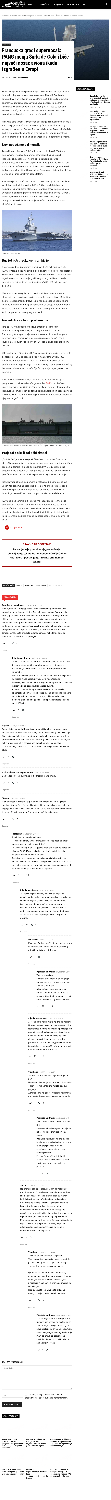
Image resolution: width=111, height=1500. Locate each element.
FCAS (49, 383)
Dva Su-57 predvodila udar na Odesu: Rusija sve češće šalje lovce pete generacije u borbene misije (61, 1442)
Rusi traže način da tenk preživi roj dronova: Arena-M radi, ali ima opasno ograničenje (99, 115)
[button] (106, 4)
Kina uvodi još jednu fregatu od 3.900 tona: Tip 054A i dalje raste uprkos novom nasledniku (99, 161)
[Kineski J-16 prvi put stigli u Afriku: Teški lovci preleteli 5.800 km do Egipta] (37, 1460)
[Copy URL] (45, 576)
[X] (11, 576)
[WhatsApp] (18, 576)
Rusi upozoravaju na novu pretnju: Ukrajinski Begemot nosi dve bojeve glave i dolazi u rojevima (36, 1442)
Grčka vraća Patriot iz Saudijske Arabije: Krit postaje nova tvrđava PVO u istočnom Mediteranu (60, 1473)
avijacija (19, 585)
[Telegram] (31, 576)
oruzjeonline (23, 77)
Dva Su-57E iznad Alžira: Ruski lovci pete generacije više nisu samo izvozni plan (13, 1472)
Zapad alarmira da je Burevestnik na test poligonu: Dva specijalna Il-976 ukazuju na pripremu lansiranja (13, 1443)
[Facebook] (5, 576)
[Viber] (38, 576)
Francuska (29, 585)
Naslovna (6, 15)
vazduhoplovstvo (55, 585)
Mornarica (15, 15)
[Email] (25, 576)
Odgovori (5, 650)
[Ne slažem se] (13, 643)
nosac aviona (41, 585)
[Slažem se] (4, 643)
